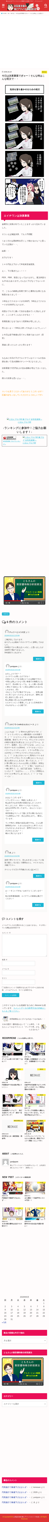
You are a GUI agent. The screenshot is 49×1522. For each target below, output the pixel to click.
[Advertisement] (24, 41)
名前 (4, 960)
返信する (39, 659)
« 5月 (4, 1322)
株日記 (6, 614)
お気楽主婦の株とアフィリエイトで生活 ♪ (26, 1517)
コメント (6, 933)
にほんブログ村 (24, 422)
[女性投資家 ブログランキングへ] (9, 438)
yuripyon (14, 1162)
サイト (4, 978)
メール (5, 969)
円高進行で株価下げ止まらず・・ (16, 1487)
